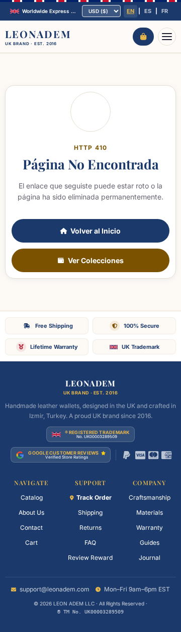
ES (147, 11)
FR (164, 11)
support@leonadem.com (54, 589)
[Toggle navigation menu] (167, 37)
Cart (31, 542)
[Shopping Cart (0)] (143, 37)
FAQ (90, 542)
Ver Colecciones (96, 260)
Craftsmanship (149, 497)
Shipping (90, 512)
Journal (149, 557)
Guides (149, 542)
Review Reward (90, 557)
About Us (31, 512)
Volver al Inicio (95, 231)
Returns (90, 527)
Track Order (94, 497)
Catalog (32, 497)
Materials (149, 512)
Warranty (149, 527)
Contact (31, 527)
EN (130, 11)
